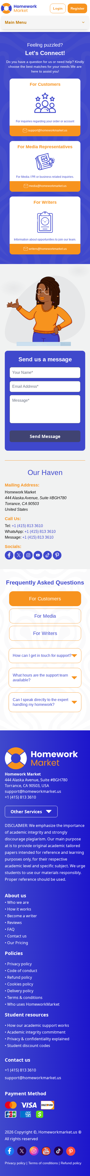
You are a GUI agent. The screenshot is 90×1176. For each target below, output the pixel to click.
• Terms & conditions (23, 997)
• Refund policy (18, 977)
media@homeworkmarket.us (47, 186)
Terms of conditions (43, 1163)
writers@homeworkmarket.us (48, 249)
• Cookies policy (19, 984)
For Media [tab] (45, 616)
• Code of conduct (21, 970)
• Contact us (16, 936)
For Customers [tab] (45, 598)
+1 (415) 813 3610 (27, 526)
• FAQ (10, 929)
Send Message (45, 436)
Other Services (26, 811)
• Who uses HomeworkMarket (32, 1004)
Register (77, 8)
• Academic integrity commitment (35, 1032)
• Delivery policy (19, 990)
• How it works (18, 909)
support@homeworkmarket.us (47, 130)
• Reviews (13, 922)
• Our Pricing (16, 942)
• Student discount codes (27, 1045)
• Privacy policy (18, 964)
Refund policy (71, 1163)
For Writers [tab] (45, 633)
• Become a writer (21, 915)
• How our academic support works (37, 1025)
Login (58, 8)
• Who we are (17, 902)
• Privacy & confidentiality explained (37, 1038)
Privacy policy (15, 1163)
